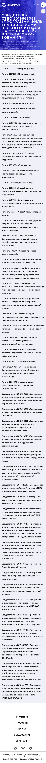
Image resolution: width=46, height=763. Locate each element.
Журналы (22, 741)
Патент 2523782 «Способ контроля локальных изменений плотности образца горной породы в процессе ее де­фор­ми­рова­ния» (23, 288)
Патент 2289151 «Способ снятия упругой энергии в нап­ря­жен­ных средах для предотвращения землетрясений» (21, 94)
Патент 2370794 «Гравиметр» (16, 165)
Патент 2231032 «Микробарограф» (19, 69)
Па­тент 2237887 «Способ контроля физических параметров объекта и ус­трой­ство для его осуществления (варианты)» (21, 372)
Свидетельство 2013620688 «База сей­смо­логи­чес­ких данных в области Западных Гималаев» (22, 412)
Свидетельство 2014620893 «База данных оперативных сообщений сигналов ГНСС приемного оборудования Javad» (22, 488)
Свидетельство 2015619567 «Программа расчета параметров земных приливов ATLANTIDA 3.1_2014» (21, 500)
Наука (12, 41)
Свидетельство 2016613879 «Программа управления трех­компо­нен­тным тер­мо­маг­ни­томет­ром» (21, 576)
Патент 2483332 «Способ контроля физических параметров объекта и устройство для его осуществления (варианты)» (19, 240)
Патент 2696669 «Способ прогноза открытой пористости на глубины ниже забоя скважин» (21, 352)
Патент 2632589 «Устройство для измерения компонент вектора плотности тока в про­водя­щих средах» (23, 317)
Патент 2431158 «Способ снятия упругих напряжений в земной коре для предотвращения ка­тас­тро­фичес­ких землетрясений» (21, 225)
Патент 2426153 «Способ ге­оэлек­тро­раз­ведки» (21, 213)
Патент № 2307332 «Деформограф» (19, 361)
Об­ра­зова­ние (22, 735)
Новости (22, 723)
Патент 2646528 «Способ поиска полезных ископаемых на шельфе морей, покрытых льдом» (23, 329)
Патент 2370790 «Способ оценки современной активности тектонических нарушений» (22, 156)
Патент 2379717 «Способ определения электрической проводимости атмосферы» (21, 174)
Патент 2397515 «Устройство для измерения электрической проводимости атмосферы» (23, 203)
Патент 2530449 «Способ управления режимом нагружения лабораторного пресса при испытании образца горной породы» (21, 303)
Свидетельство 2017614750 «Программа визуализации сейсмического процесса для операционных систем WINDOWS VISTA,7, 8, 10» (22, 604)
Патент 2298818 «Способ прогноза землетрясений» (19, 110)
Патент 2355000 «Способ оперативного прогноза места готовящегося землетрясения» (21, 126)
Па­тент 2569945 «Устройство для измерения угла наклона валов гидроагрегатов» (18, 385)
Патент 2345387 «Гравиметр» (16, 117)
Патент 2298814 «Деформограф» (18, 103)
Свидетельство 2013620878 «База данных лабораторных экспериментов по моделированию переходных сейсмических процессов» (22, 426)
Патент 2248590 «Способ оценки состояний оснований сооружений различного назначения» (19, 82)
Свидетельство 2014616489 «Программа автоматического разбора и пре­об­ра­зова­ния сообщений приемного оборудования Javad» (23, 456)
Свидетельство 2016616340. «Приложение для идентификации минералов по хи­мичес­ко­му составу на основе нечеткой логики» (22, 589)
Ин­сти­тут (22, 717)
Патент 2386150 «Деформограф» (17, 183)
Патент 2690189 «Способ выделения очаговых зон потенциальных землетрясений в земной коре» (20, 341)
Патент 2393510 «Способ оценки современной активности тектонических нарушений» (22, 191)
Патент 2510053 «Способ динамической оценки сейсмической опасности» (21, 261)
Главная (5, 41)
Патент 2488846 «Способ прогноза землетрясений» (19, 252)
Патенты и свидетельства (28, 41)
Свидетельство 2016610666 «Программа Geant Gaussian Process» (21, 565)
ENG (34, 5)
